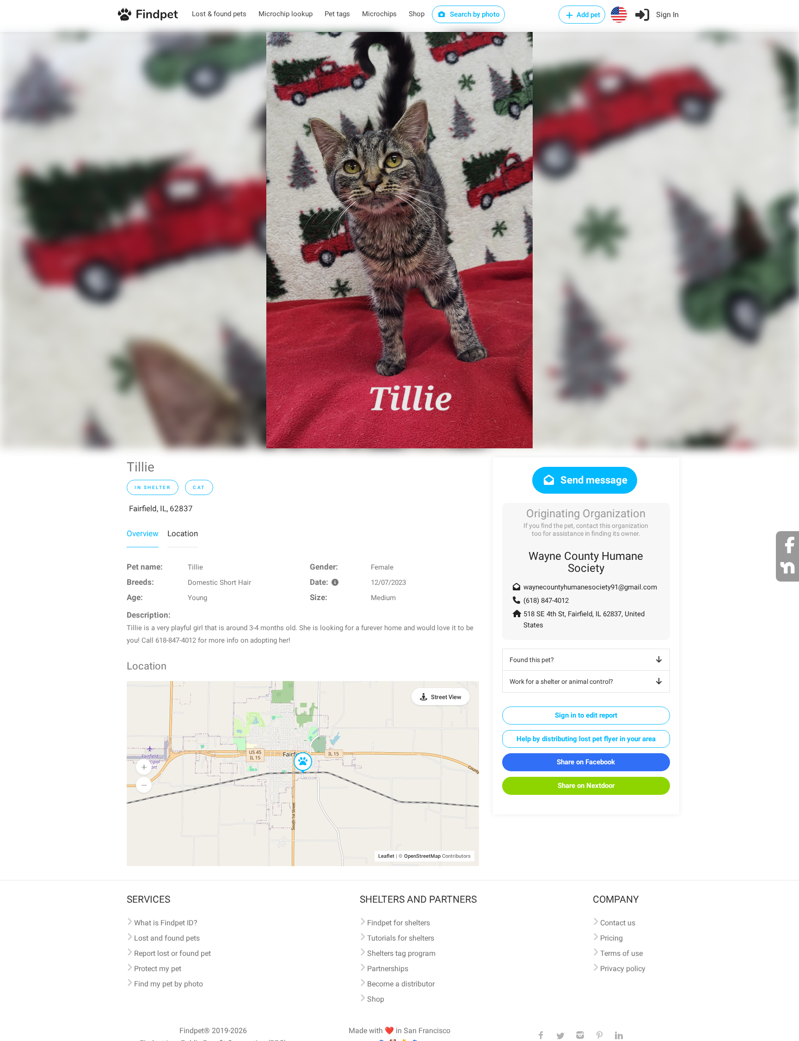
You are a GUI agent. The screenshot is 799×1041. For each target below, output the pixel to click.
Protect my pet (157, 968)
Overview (143, 533)
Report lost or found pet (172, 953)
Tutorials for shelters (400, 938)
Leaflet (386, 856)
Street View (446, 697)
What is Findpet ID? (165, 922)
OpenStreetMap (422, 856)
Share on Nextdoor (586, 785)
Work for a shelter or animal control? (561, 681)
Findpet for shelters (398, 922)
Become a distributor (401, 983)
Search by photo (474, 14)
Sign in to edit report (586, 715)
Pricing (611, 938)
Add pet (587, 15)
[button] (296, 753)
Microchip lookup (285, 14)
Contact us (617, 922)
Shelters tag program (401, 953)
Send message (592, 480)
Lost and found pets (167, 938)
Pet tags (337, 14)
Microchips (379, 14)
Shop (416, 14)
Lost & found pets (219, 14)
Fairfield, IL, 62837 (161, 508)
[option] (399, 240)
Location (182, 533)
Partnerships (387, 968)
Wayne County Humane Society (586, 562)
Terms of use (621, 953)
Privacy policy (622, 968)
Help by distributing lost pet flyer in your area (586, 739)
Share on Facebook (586, 762)
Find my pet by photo (168, 983)
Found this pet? (532, 659)
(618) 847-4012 (546, 600)
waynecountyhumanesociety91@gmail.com (590, 587)
